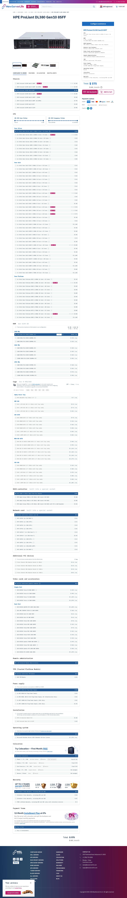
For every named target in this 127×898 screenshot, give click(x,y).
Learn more (49, 751)
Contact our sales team (45, 731)
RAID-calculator (36, 384)
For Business (41, 1)
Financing (49, 1)
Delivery (33, 1)
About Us (59, 1)
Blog (57, 879)
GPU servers (34, 868)
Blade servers (35, 873)
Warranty (27, 1)
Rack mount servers (37, 860)
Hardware (5, 1)
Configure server (36, 852)
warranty (18, 786)
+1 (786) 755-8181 (120, 1)
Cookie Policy (18, 888)
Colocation (13, 1)
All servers (34, 876)
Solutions (20, 1)
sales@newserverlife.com (90, 865)
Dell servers (34, 855)
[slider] (14, 120)
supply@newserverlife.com (90, 868)
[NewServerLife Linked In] (14, 859)
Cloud (58, 855)
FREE (45, 748)
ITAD (54, 1)
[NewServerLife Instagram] (17, 859)
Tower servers (35, 870)
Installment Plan (32, 813)
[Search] (93, 6)
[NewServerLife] (17, 852)
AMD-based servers (36, 863)
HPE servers (34, 857)
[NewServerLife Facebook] (21, 859)
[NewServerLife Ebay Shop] (16, 862)
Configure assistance (98, 24)
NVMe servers (34, 865)
